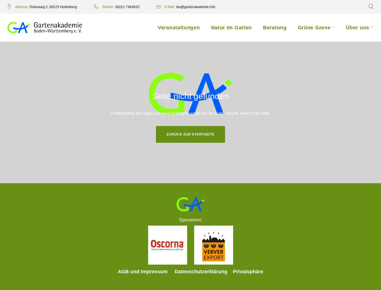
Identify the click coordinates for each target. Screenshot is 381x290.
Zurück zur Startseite (190, 134)
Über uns (357, 27)
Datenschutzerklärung (201, 271)
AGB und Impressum (143, 271)
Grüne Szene (314, 27)
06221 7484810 (127, 7)
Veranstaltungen (179, 27)
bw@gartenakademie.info (195, 7)
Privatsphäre (248, 271)
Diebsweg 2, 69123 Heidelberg (53, 7)
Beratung (275, 27)
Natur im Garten (231, 27)
